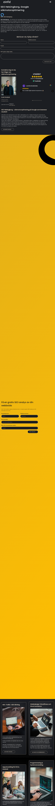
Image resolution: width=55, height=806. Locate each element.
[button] (50, 2)
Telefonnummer (32, 39)
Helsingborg (12, 105)
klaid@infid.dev (4, 101)
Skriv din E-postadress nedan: (8, 425)
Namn (2, 39)
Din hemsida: (4, 419)
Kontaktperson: (5, 413)
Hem (2, 16)
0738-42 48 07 (4, 99)
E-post (2, 45)
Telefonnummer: (24, 413)
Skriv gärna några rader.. (7, 51)
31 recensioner (39, 78)
